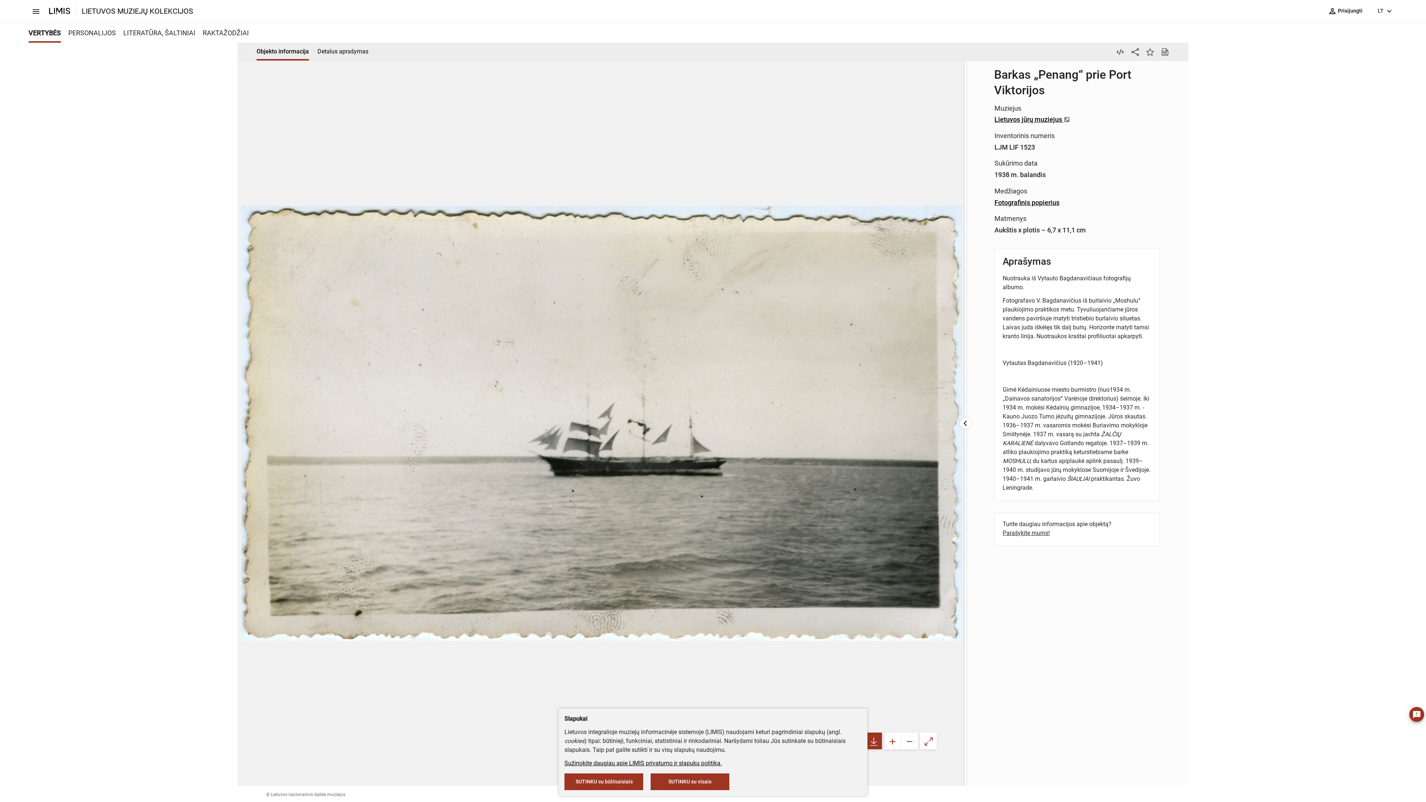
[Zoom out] (909, 741)
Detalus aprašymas (343, 51)
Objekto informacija (283, 51)
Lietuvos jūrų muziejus (1029, 119)
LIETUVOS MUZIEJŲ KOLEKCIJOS (137, 11)
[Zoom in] (893, 741)
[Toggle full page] (928, 741)
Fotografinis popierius (1026, 202)
